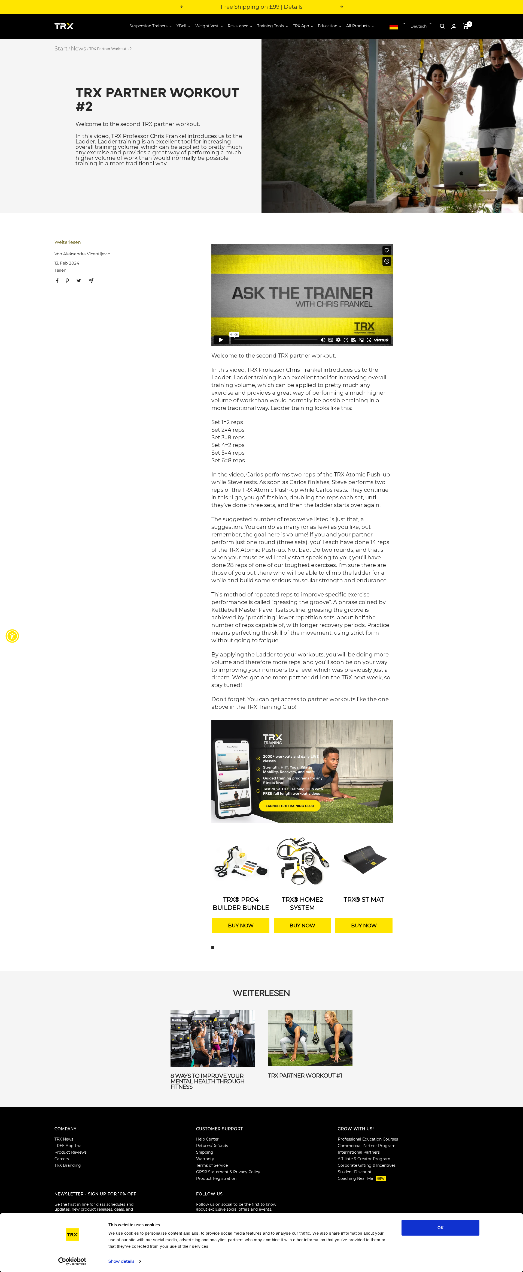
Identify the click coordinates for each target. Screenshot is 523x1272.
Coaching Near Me (361, 1178)
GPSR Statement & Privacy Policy (228, 1171)
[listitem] (57, 280)
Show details (121, 1261)
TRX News (63, 1139)
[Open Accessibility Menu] (12, 636)
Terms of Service (212, 1165)
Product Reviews (70, 1152)
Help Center (207, 1139)
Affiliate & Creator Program (364, 1158)
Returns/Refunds (212, 1145)
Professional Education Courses (368, 1139)
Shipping (204, 1152)
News (78, 48)
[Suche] (442, 26)
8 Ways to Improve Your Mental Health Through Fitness (208, 1081)
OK (440, 1227)
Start (61, 48)
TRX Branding (67, 1165)
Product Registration (216, 1178)
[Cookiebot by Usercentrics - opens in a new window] (72, 1261)
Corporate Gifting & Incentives (367, 1165)
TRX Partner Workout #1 (305, 1075)
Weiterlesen (67, 242)
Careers (61, 1158)
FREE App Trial (68, 1145)
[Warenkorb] (466, 26)
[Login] (453, 26)
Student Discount (355, 1171)
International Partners (359, 1152)
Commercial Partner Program (367, 1145)
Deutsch (419, 26)
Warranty (205, 1158)
